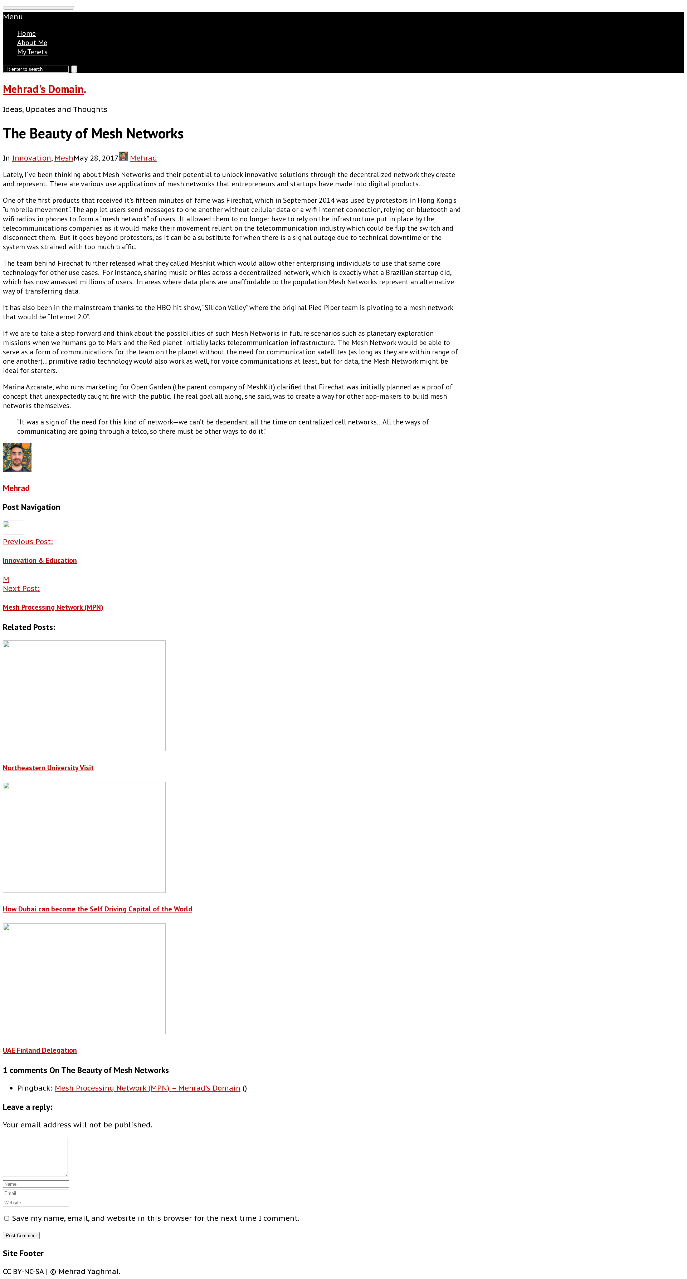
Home (26, 33)
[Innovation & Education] (13, 532)
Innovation (31, 158)
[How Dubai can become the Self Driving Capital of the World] (232, 838)
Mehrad (143, 158)
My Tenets (32, 51)
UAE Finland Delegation (40, 1050)
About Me (32, 42)
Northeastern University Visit (48, 767)
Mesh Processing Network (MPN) (53, 607)
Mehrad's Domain (43, 89)
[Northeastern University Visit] (232, 696)
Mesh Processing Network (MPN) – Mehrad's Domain (147, 1088)
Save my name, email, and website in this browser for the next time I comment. (155, 1218)
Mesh (63, 158)
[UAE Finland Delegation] (232, 979)
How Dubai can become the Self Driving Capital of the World (97, 909)
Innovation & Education (40, 560)
